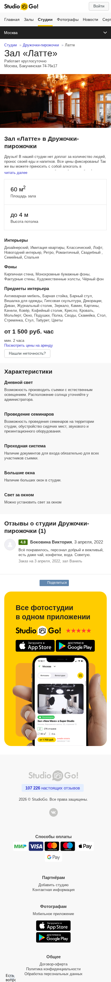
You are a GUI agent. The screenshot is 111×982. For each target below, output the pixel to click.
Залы (29, 19)
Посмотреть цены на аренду (28, 345)
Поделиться (57, 583)
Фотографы (68, 19)
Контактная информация (53, 890)
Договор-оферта (53, 964)
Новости (90, 19)
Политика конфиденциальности (53, 969)
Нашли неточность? (27, 353)
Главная (12, 19)
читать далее (15, 172)
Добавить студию (53, 885)
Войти (98, 6)
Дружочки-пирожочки (41, 45)
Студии (45, 19)
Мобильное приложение (53, 914)
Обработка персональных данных (53, 974)
